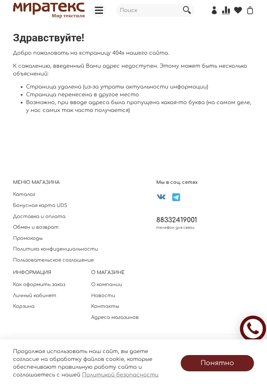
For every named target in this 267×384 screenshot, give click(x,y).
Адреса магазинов (115, 317)
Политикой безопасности (120, 375)
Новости (103, 295)
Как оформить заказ (39, 284)
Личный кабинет (34, 295)
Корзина (24, 306)
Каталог (24, 194)
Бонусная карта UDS (40, 205)
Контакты (105, 306)
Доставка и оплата (39, 216)
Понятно (217, 363)
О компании (106, 284)
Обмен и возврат (36, 227)
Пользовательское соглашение (53, 260)
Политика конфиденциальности (55, 249)
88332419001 (176, 220)
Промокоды (28, 238)
